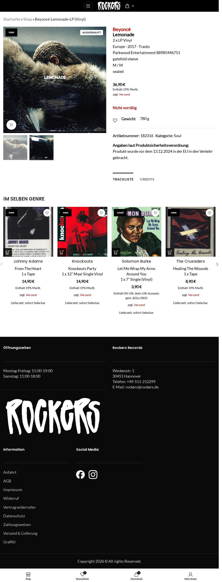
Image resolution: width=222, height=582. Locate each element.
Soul (177, 135)
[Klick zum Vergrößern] (11, 125)
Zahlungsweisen (17, 524)
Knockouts (82, 261)
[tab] (123, 179)
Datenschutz (14, 515)
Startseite (11, 19)
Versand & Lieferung (20, 533)
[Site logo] (109, 5)
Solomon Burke (136, 261)
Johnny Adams (28, 261)
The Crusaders (190, 261)
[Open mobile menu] (88, 6)
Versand (124, 94)
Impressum (12, 489)
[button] (7, 80)
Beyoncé (122, 29)
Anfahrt (9, 472)
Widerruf (11, 498)
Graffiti (9, 541)
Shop (27, 19)
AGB (7, 480)
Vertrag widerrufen (19, 507)
